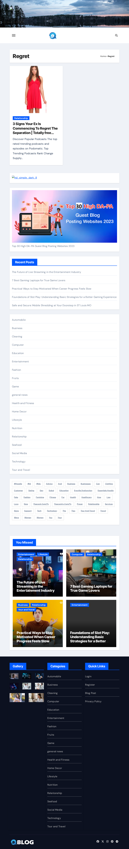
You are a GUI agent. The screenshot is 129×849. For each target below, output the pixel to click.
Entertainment (20, 361)
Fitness (53, 497)
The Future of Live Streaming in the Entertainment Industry (46, 272)
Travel (103, 511)
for (63, 497)
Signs (16, 511)
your (60, 517)
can (98, 484)
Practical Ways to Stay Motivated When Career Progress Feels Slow (51, 288)
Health (73, 497)
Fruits (15, 378)
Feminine (40, 497)
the (64, 511)
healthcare (86, 497)
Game (15, 386)
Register (90, 684)
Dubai (51, 490)
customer (18, 490)
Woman (27, 517)
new (26, 504)
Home (103, 56)
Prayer (80, 504)
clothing (109, 484)
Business (17, 328)
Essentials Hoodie (106, 490)
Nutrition (17, 428)
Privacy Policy (93, 701)
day (41, 490)
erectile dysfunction (83, 490)
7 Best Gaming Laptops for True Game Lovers (38, 280)
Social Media (19, 453)
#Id (29, 484)
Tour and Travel (21, 470)
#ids (38, 484)
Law (108, 497)
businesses (86, 484)
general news (20, 395)
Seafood (17, 445)
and (60, 484)
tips (73, 511)
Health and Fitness (23, 403)
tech (39, 511)
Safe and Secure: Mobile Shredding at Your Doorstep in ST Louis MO (51, 305)
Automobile (19, 319)
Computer (18, 344)
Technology (18, 461)
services (109, 504)
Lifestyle (17, 420)
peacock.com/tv (41, 504)
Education (18, 353)
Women (40, 517)
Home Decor (19, 411)
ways (16, 517)
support (28, 511)
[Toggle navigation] (13, 35)
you (50, 517)
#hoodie (18, 484)
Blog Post (90, 693)
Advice (49, 484)
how (99, 497)
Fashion (16, 369)
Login (88, 676)
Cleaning (17, 336)
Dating (31, 490)
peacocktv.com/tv (62, 504)
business (71, 484)
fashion (27, 497)
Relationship (21, 118)
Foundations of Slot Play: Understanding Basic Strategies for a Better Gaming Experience (64, 297)
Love (16, 504)
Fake (16, 497)
